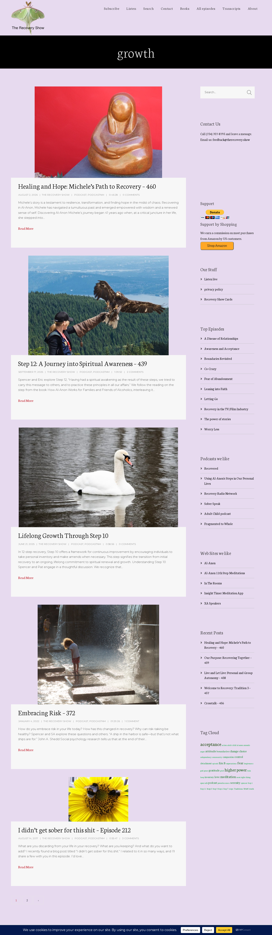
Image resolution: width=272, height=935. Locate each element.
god (201, 770)
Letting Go (211, 399)
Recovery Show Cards (218, 299)
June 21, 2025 (26, 544)
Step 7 (225, 788)
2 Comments (135, 371)
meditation (228, 776)
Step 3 (209, 788)
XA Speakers (212, 603)
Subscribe (111, 8)
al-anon (240, 745)
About (253, 8)
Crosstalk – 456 (214, 703)
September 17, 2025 (30, 371)
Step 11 (203, 788)
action (224, 745)
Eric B (222, 763)
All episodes (206, 8)
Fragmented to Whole (218, 524)
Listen (131, 8)
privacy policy (213, 289)
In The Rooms (213, 583)
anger (202, 751)
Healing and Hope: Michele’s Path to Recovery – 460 (87, 185)
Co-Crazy (210, 369)
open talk (204, 783)
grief (222, 770)
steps (231, 788)
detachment (206, 763)
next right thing (243, 777)
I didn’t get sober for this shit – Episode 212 (74, 829)
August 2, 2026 (28, 194)
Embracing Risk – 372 (46, 712)
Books (185, 8)
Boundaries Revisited (218, 358)
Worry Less (211, 429)
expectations (231, 763)
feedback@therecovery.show (231, 139)
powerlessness (224, 783)
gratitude (214, 770)
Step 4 (215, 788)
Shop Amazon (217, 245)
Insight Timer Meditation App (223, 593)
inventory (209, 777)
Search (148, 8)
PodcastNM (96, 194)
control (238, 757)
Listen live (210, 279)
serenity (235, 783)
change (234, 751)
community (217, 757)
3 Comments (130, 838)
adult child (231, 745)
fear (240, 762)
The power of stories (217, 419)
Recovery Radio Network (220, 493)
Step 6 (220, 788)
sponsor (244, 783)
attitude (210, 751)
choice (243, 751)
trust (246, 788)
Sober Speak (212, 503)
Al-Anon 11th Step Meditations (224, 573)
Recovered (211, 468)
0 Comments (131, 194)
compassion (228, 756)
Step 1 (250, 783)
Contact (167, 8)
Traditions (238, 788)
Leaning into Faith (215, 389)
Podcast (80, 194)
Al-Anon (209, 563)
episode (215, 763)
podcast (212, 782)
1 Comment (132, 721)
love (217, 777)
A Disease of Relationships (221, 338)
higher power (236, 769)
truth (251, 788)
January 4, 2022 (28, 721)
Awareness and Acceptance (221, 348)
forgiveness (248, 763)
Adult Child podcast (217, 513)
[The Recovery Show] (28, 17)
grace (206, 770)
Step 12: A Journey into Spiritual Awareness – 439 (82, 363)
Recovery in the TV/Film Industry (226, 409)
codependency (205, 757)
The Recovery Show (55, 194)
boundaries (223, 751)
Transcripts (231, 8)
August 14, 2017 (28, 838)
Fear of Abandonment (218, 379)
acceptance (210, 744)
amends (247, 745)
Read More (25, 228)
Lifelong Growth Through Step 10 (63, 535)
